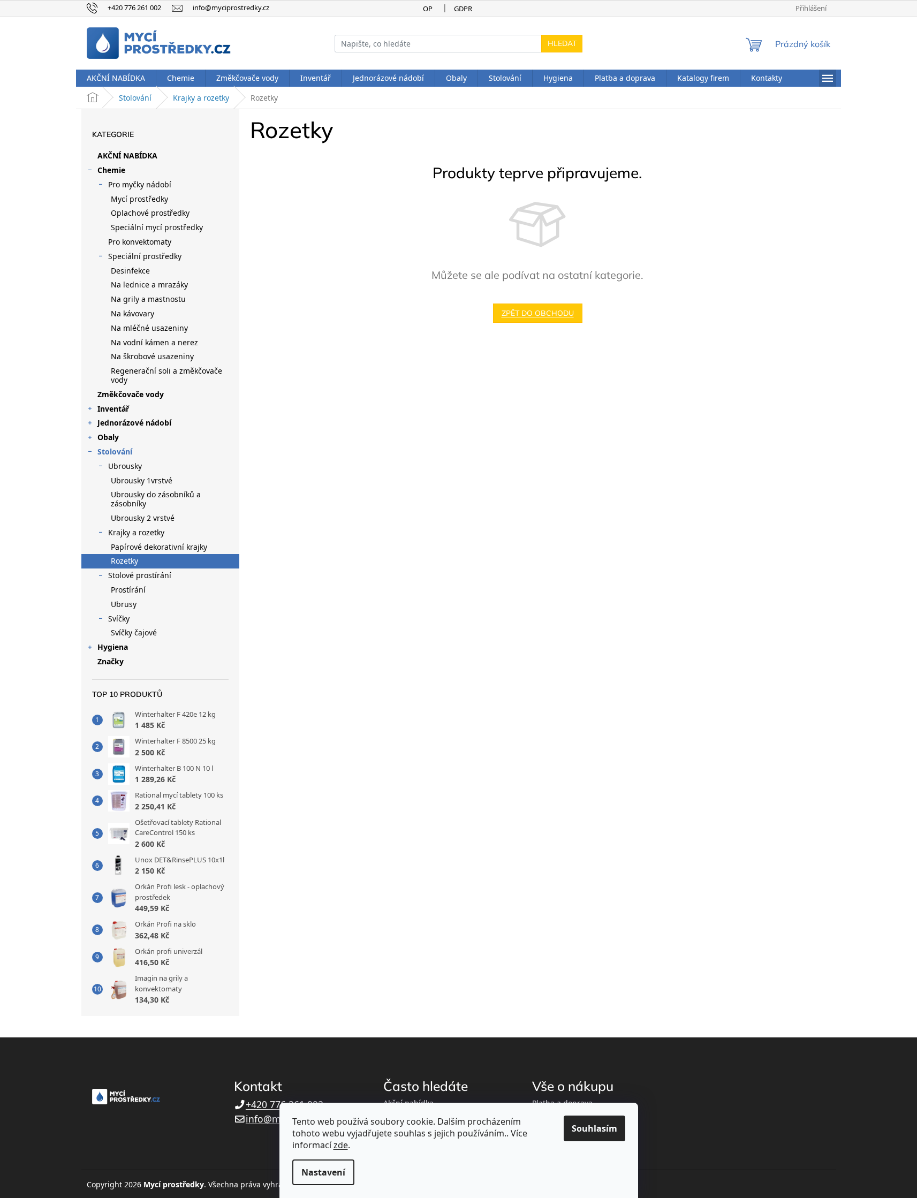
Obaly (108, 437)
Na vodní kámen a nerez (154, 342)
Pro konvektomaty (139, 242)
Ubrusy (124, 604)
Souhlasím (594, 1128)
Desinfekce (130, 271)
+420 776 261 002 (284, 1104)
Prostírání (128, 590)
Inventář (113, 409)
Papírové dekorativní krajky (159, 547)
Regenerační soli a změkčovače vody (166, 375)
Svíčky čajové (134, 632)
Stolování (114, 451)
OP (428, 8)
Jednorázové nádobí (134, 423)
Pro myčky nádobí (139, 184)
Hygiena (112, 647)
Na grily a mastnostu (148, 299)
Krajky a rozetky (136, 532)
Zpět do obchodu (538, 313)
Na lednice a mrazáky (149, 284)
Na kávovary (132, 313)
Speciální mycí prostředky (157, 227)
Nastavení (323, 1172)
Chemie (111, 170)
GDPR (463, 8)
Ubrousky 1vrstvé (141, 480)
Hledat (562, 43)
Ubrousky (125, 466)
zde (341, 1145)
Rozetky (124, 561)
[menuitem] (116, 78)
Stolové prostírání (139, 575)
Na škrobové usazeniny (152, 356)
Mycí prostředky (139, 199)
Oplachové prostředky (150, 213)
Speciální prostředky (144, 256)
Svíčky (119, 618)
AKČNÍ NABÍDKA (127, 155)
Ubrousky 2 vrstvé (143, 518)
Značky (110, 661)
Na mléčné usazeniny (149, 328)
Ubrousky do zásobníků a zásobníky (156, 499)
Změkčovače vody (130, 394)
